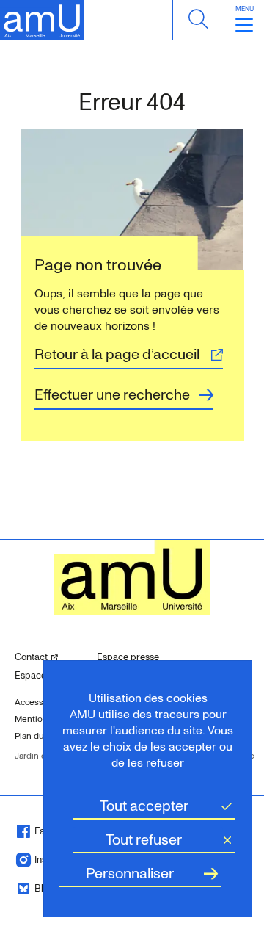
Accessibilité (40, 702)
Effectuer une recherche (112, 395)
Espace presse (128, 657)
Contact (50, 657)
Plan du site (38, 736)
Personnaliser (130, 874)
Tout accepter (144, 806)
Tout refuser (144, 840)
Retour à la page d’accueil (116, 355)
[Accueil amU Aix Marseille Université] (42, 20)
